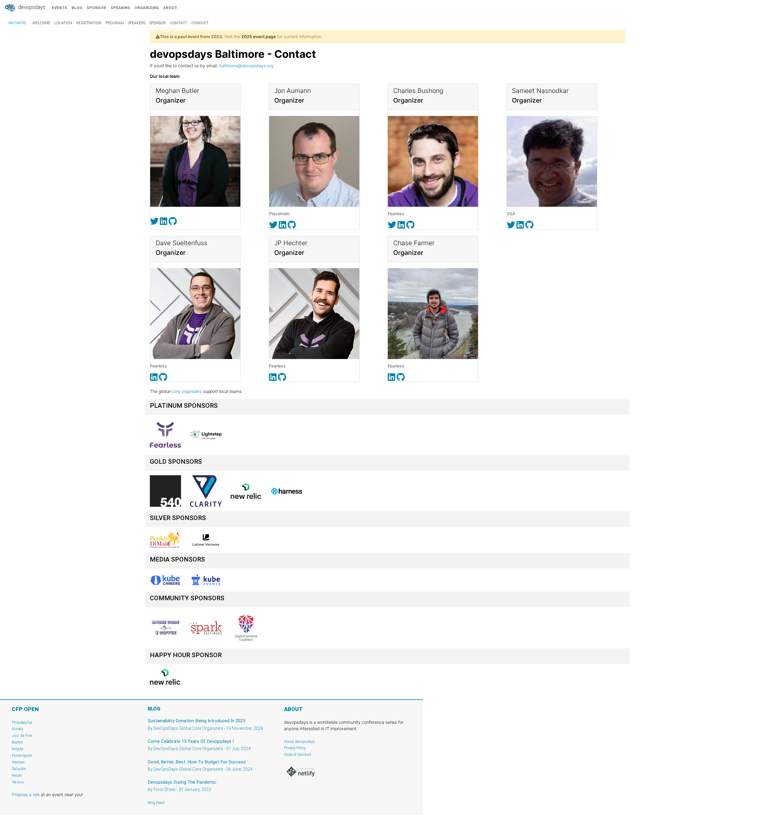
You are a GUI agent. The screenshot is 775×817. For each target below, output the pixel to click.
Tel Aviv (18, 782)
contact (178, 23)
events (59, 7)
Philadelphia (22, 722)
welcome (41, 23)
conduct (200, 23)
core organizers (187, 391)
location (63, 23)
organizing (146, 7)
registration (88, 23)
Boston (17, 742)
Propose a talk (26, 794)
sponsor (96, 7)
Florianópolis (22, 755)
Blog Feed (156, 802)
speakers (136, 23)
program (115, 23)
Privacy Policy (295, 748)
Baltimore (17, 23)
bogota (17, 748)
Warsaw (18, 762)
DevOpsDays (31, 7)
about (170, 7)
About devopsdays (299, 741)
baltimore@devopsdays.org (246, 65)
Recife (17, 775)
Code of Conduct (297, 754)
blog (76, 7)
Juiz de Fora (22, 735)
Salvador (19, 768)
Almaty (17, 728)
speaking (120, 7)
